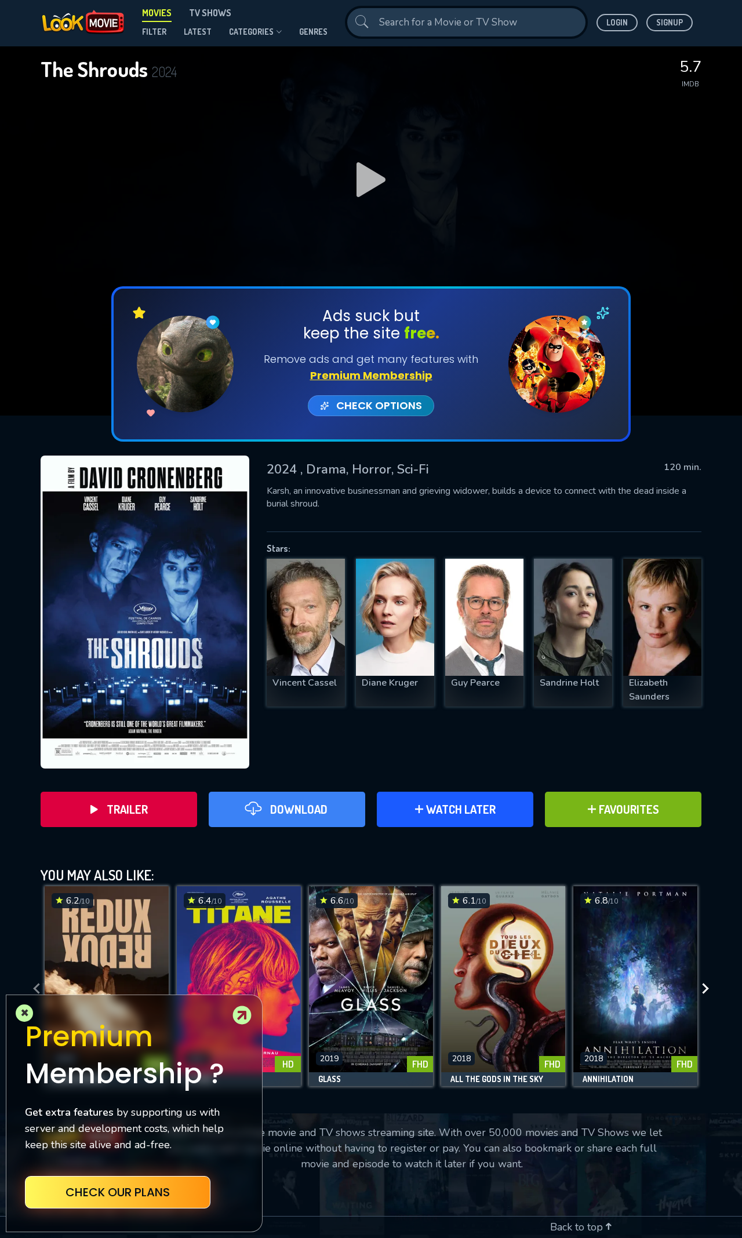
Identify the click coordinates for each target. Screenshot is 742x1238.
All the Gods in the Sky (496, 1079)
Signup (669, 22)
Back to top (578, 1227)
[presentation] (33, 989)
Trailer (127, 809)
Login (617, 22)
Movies (157, 13)
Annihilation (608, 1079)
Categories (251, 32)
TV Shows (210, 13)
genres (313, 32)
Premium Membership (371, 375)
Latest (198, 32)
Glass (329, 1079)
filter (154, 32)
